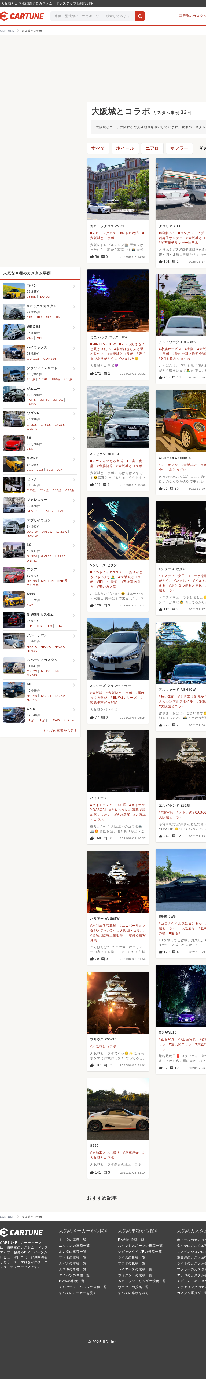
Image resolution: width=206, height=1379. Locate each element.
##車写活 (166, 812)
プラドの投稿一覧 (131, 1263)
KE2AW (54, 720)
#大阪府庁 (187, 928)
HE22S (46, 646)
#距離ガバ (167, 233)
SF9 (39, 511)
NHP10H (47, 580)
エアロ (152, 148)
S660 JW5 (167, 916)
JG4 (60, 469)
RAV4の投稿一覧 (131, 1240)
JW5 (30, 605)
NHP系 (62, 580)
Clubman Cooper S (175, 458)
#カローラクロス (103, 233)
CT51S (46, 424)
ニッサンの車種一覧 (74, 1246)
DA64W (32, 536)
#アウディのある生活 (106, 461)
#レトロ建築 (129, 233)
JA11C (31, 400)
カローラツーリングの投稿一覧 (142, 1281)
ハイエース (98, 798)
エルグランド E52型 (174, 805)
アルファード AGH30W (177, 690)
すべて (98, 148)
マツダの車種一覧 (72, 1257)
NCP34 (60, 695)
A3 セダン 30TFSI (104, 454)
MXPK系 (33, 585)
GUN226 (49, 358)
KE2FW (69, 720)
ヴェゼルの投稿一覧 (133, 1287)
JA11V (45, 400)
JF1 (29, 317)
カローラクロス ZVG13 (108, 226)
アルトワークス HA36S (177, 342)
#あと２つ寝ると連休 (185, 585)
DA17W (32, 531)
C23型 (31, 490)
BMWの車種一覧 (71, 1281)
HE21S (32, 646)
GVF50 (32, 556)
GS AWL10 (167, 1032)
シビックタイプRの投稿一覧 (140, 1251)
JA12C (58, 400)
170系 (43, 379)
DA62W (61, 531)
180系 (56, 379)
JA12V (31, 404)
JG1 (30, 469)
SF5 (30, 511)
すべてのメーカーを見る (78, 1293)
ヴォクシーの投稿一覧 (135, 1275)
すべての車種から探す (60, 731)
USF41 (32, 560)
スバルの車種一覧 (72, 1263)
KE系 (30, 720)
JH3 (49, 626)
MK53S (60, 671)
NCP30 (32, 695)
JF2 (39, 317)
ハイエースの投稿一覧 (135, 1269)
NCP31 (46, 695)
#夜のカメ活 (106, 587)
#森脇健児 (105, 466)
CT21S (32, 424)
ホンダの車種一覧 (72, 1251)
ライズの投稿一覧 (131, 1257)
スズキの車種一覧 (72, 1269)
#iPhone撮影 (107, 582)
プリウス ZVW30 (103, 1039)
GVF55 (46, 556)
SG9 (60, 511)
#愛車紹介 (131, 1152)
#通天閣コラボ (180, 1044)
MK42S (46, 671)
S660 (94, 1146)
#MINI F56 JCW (103, 344)
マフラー (179, 148)
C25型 (57, 490)
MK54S (32, 675)
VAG (30, 338)
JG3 (50, 469)
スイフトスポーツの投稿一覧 (140, 1246)
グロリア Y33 (169, 226)
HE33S (60, 646)
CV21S (60, 424)
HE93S (32, 651)
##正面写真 (187, 1039)
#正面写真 (167, 1039)
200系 (68, 379)
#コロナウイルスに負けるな (180, 923)
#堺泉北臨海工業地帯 (106, 935)
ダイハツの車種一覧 (74, 1275)
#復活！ (175, 933)
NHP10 (32, 580)
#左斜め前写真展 (103, 926)
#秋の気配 (167, 696)
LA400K (46, 296)
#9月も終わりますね (174, 359)
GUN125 (33, 358)
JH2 (39, 626)
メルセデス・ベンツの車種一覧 (83, 1287)
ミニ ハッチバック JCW (108, 337)
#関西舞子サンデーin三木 (178, 243)
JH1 (30, 626)
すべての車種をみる (133, 1293)
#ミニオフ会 (168, 465)
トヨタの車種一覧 (72, 1240)
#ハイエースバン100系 (108, 805)
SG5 (49, 511)
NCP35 (32, 700)
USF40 (60, 556)
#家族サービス (170, 349)
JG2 (40, 469)
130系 (31, 379)
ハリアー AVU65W (105, 919)
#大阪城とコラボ (120, 354)
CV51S (32, 429)
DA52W (47, 531)
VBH (40, 338)
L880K (31, 296)
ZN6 (30, 449)
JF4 (58, 317)
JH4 (59, 626)
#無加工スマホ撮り (105, 1152)
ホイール (125, 148)
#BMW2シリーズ (124, 698)
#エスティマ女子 (172, 576)
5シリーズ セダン (103, 565)
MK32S (32, 671)
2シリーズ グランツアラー (110, 686)
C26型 (70, 490)
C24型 (44, 490)
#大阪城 (96, 693)
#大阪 (189, 349)
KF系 (41, 720)
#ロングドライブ (191, 233)
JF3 (48, 317)
